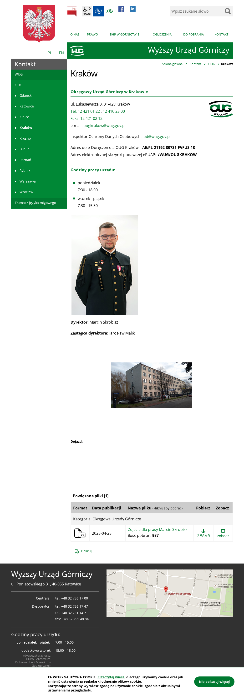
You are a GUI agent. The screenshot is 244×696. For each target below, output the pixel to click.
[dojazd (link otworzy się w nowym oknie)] (170, 592)
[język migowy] (98, 11)
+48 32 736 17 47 (74, 606)
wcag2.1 (87, 11)
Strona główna (172, 64)
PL (50, 53)
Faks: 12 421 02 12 (86, 118)
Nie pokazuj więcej (214, 681)
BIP (72, 11)
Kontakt (195, 64)
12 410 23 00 (114, 111)
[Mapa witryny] (110, 11)
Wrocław (26, 192)
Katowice (27, 106)
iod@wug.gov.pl (156, 136)
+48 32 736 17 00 (74, 598)
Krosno (25, 138)
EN (61, 53)
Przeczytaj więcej (111, 677)
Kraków (26, 127)
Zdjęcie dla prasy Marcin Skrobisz (157, 530)
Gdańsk (25, 95)
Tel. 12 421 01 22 (85, 111)
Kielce (24, 117)
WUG (19, 74)
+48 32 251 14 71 (74, 612)
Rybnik (25, 170)
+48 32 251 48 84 (75, 619)
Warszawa (28, 181)
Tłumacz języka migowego (35, 202)
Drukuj (86, 551)
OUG (211, 64)
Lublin (25, 149)
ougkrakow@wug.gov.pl (104, 125)
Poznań (25, 159)
